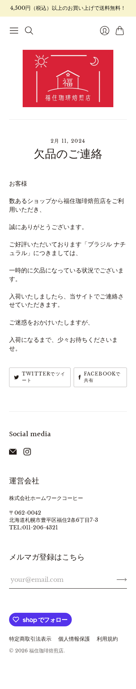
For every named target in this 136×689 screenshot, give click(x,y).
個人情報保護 (74, 638)
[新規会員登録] (122, 579)
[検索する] (29, 30)
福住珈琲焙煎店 (46, 650)
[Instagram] (27, 453)
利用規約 (107, 638)
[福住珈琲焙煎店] (68, 78)
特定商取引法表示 (30, 638)
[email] (13, 453)
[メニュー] (14, 30)
